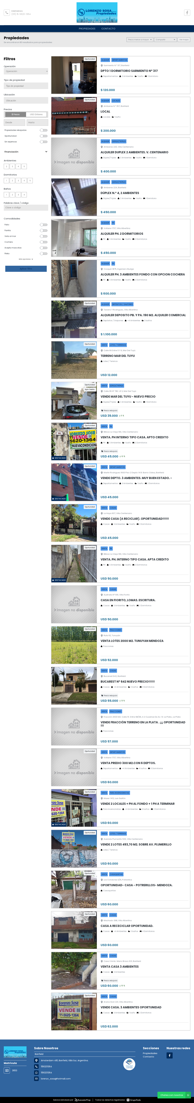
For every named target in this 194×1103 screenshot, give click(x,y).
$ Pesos (16, 114)
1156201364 (46, 1072)
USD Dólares (36, 114)
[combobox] (26, 85)
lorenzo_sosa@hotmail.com (56, 1078)
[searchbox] (27, 86)
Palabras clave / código (16, 202)
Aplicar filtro (26, 268)
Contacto (108, 28)
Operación (10, 66)
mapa (185, 39)
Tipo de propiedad (14, 80)
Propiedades (87, 28)
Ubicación (9, 94)
